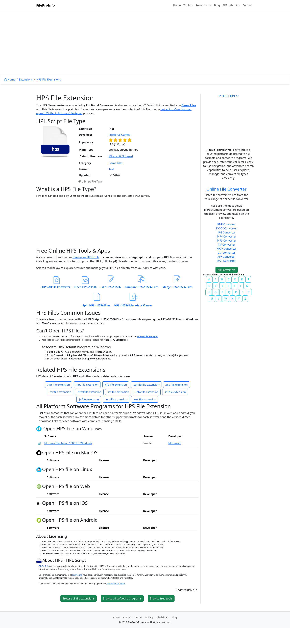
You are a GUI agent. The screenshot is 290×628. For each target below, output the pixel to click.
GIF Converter (226, 252)
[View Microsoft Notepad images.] (40, 443)
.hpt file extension (87, 384)
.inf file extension (118, 392)
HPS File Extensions (48, 79)
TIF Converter (226, 244)
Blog (217, 5)
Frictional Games (119, 135)
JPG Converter (226, 232)
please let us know (116, 583)
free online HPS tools (85, 257)
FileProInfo (45, 5)
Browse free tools (161, 598)
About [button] (233, 5)
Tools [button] (187, 5)
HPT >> (234, 96)
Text (111, 169)
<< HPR (222, 96)
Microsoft (174, 443)
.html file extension (89, 392)
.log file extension (116, 399)
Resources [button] (202, 5)
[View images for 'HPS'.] (39, 560)
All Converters (226, 270)
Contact (247, 5)
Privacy (149, 617)
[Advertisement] (145, 50)
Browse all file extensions (78, 598)
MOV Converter (226, 248)
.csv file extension (60, 392)
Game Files (188, 105)
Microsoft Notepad (70, 113)
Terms (138, 617)
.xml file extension (144, 399)
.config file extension (146, 384)
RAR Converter (226, 261)
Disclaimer (162, 617)
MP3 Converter (226, 240)
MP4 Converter (226, 236)
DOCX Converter (226, 228)
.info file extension (146, 392)
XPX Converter (227, 256)
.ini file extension (175, 392)
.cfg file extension (116, 384)
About (116, 617)
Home (177, 5)
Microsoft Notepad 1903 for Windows (68, 443)
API (225, 5)
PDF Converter (226, 224)
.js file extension (89, 399)
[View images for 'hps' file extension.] (55, 142)
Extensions (26, 79)
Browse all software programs (122, 598)
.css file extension (176, 384)
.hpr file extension (58, 384)
